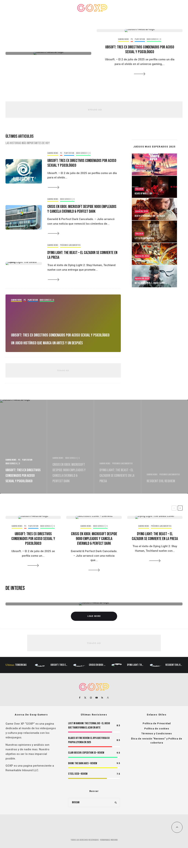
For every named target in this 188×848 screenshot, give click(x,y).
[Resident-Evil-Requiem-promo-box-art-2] (156, 665)
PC (63, 8)
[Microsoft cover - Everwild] (24, 217)
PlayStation (11, 8)
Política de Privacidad (157, 723)
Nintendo (42, 8)
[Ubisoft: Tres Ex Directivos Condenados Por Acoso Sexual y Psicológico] (63, 323)
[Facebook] (79, 698)
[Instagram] (91, 698)
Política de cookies (156, 728)
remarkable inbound (109, 840)
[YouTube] (97, 698)
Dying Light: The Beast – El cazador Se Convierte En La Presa (82, 255)
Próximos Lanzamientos (149, 8)
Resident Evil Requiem (176, 665)
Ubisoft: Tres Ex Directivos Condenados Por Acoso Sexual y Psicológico (139, 49)
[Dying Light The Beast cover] (24, 263)
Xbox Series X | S (27, 8)
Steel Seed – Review (77, 774)
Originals (131, 8)
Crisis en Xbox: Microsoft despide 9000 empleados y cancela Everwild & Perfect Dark (81, 209)
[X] (85, 698)
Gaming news (123, 39)
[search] (116, 802)
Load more (94, 616)
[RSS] (102, 698)
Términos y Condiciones (156, 733)
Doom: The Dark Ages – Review (82, 763)
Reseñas (54, 8)
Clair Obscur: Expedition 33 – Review (86, 752)
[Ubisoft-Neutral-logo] (48, 53)
